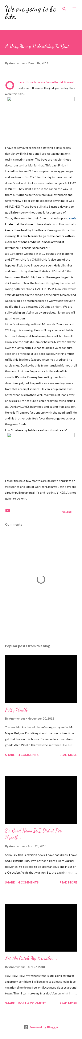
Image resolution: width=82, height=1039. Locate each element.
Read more (68, 755)
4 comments (28, 755)
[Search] (64, 7)
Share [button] (67, 512)
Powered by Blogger (43, 1027)
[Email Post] (7, 512)
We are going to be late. (30, 12)
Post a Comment (32, 1003)
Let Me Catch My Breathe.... (31, 958)
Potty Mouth (16, 710)
